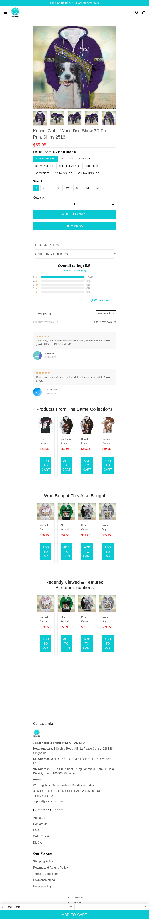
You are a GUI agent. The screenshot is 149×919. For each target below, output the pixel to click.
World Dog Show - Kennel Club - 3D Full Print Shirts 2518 (107, 528)
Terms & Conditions (45, 873)
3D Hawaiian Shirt (88, 173)
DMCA (37, 842)
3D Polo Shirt (63, 173)
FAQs (36, 830)
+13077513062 (43, 796)
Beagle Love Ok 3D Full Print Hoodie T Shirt (86, 441)
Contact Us (40, 824)
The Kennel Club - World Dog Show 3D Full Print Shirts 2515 (66, 528)
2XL (68, 188)
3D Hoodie (85, 158)
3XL (78, 188)
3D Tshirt (67, 158)
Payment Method (44, 880)
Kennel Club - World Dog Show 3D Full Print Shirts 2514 (45, 528)
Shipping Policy (43, 861)
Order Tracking (42, 836)
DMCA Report (74, 902)
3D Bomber (91, 166)
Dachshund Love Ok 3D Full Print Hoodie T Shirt (66, 441)
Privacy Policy (42, 886)
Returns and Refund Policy (50, 867)
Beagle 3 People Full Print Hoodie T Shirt (107, 441)
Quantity (38, 197)
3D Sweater (42, 173)
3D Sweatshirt (44, 166)
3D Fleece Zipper (69, 166)
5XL (97, 188)
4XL (88, 188)
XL (58, 188)
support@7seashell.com (48, 801)
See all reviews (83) (74, 270)
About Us (39, 817)
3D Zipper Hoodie (64, 151)
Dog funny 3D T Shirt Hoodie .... (45, 441)
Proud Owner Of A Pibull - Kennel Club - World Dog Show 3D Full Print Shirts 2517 (86, 528)
